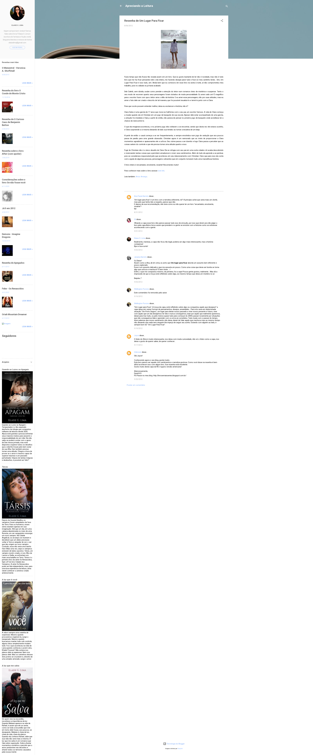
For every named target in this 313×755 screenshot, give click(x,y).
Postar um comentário (136, 385)
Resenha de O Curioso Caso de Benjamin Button (13, 122)
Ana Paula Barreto (141, 196)
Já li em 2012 (8, 208)
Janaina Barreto (140, 257)
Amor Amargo (141, 176)
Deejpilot (180, 748)
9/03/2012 (138, 250)
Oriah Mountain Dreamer (14, 314)
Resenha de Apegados (13, 263)
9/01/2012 (138, 231)
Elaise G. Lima (139, 238)
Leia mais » (27, 83)
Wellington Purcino (142, 289)
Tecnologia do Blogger (175, 744)
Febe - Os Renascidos (13, 288)
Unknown (137, 352)
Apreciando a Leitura (139, 6)
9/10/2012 (138, 296)
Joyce (136, 335)
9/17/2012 (138, 345)
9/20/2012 (138, 379)
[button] (221, 21)
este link (161, 171)
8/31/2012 (138, 212)
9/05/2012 (138, 282)
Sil (135, 219)
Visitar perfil (17, 47)
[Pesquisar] (226, 6)
